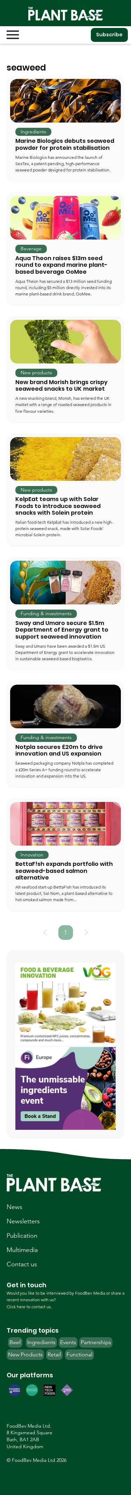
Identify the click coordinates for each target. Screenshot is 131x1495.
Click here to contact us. (29, 1306)
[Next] (86, 932)
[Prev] (45, 932)
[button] (33, 132)
